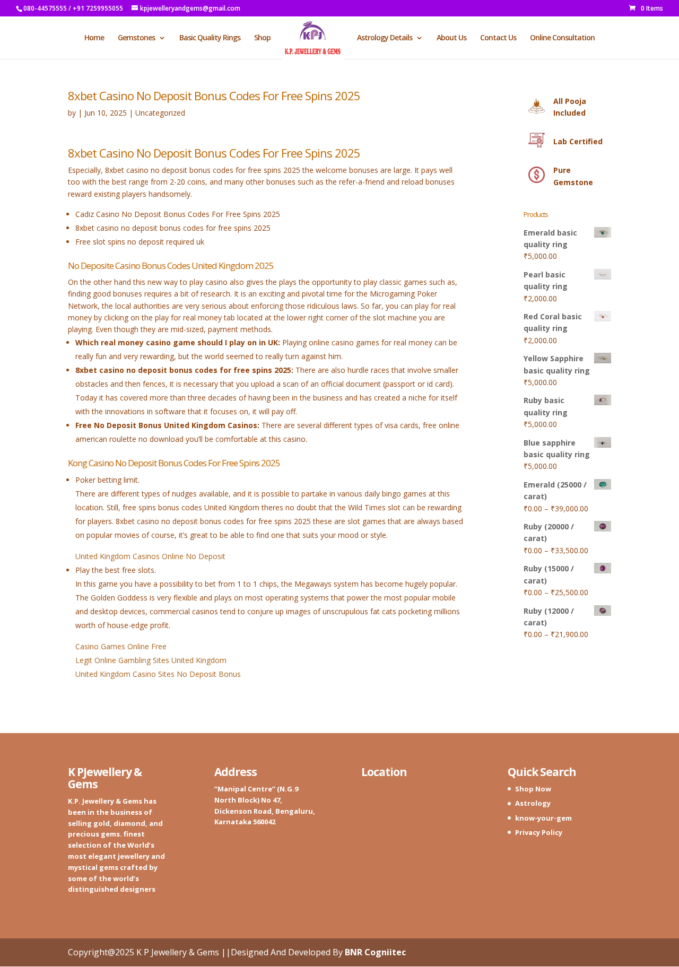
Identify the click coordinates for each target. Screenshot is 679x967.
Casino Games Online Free (121, 646)
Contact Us (498, 38)
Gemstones (136, 38)
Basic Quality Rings (209, 38)
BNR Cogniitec (375, 952)
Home (94, 38)
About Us (451, 38)
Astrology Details (384, 38)
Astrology (533, 803)
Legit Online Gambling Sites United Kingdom (151, 660)
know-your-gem (543, 818)
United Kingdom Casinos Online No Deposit (150, 556)
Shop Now (533, 789)
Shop (262, 38)
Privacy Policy (538, 832)
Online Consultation (562, 38)
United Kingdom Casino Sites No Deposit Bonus (158, 674)
